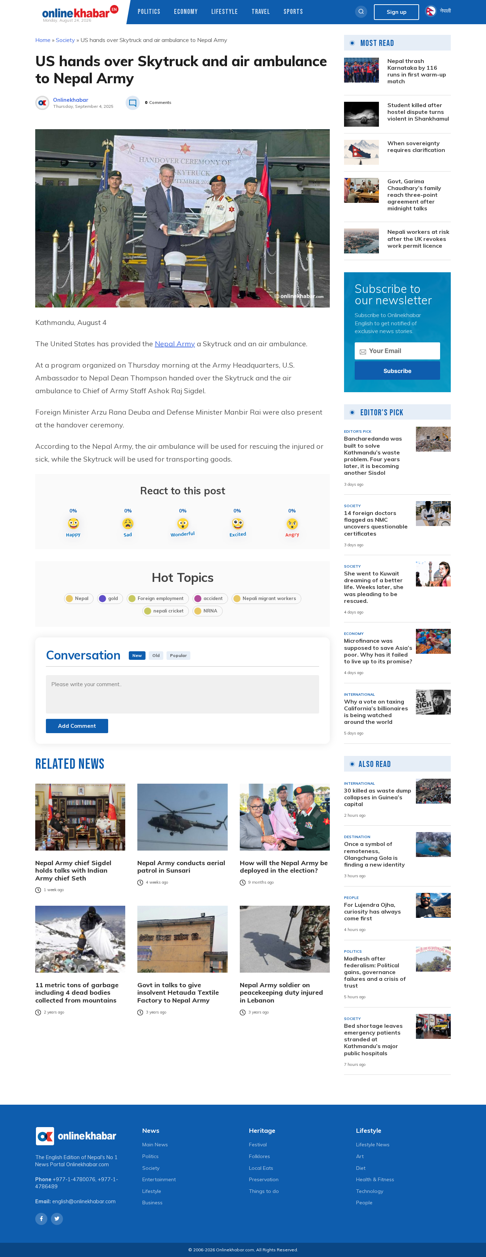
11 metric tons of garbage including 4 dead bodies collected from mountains (76, 992)
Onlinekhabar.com (87, 1164)
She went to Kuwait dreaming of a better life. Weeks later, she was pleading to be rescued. (373, 587)
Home (43, 39)
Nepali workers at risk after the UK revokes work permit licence (418, 238)
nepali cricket (168, 611)
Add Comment (77, 725)
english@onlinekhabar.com (84, 1201)
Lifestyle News (373, 1144)
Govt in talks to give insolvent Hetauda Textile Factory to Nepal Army (178, 992)
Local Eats (261, 1168)
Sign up (396, 12)
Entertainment (159, 1179)
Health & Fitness (375, 1179)
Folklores (259, 1156)
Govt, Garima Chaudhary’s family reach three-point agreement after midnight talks (414, 195)
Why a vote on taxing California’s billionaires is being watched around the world (376, 712)
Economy (186, 12)
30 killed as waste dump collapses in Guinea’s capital (377, 797)
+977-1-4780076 (74, 1179)
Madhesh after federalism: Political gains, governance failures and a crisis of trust (375, 972)
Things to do (264, 1191)
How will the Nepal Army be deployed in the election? (284, 866)
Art (360, 1156)
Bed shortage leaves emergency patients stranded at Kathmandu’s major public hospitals (373, 1039)
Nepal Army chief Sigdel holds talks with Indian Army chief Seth (73, 870)
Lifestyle (224, 12)
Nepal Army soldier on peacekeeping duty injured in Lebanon (281, 992)
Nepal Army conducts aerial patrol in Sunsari (181, 866)
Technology (369, 1191)
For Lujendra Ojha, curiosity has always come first (372, 911)
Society (65, 39)
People (364, 1202)
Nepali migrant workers (269, 598)
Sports (293, 12)
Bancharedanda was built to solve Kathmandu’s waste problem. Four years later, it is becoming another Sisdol (373, 455)
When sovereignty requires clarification (416, 146)
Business (152, 1202)
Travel (261, 12)
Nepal (81, 598)
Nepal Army (175, 343)
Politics (149, 12)
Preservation (264, 1179)
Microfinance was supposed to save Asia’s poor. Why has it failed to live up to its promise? (378, 651)
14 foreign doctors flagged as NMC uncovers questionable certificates (376, 523)
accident (213, 598)
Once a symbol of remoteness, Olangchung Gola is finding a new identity (374, 854)
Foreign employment (161, 598)
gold (113, 598)
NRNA (210, 611)
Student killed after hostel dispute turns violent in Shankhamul (418, 112)
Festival (258, 1144)
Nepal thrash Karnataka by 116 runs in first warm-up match (416, 71)
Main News (155, 1144)
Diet (360, 1168)
